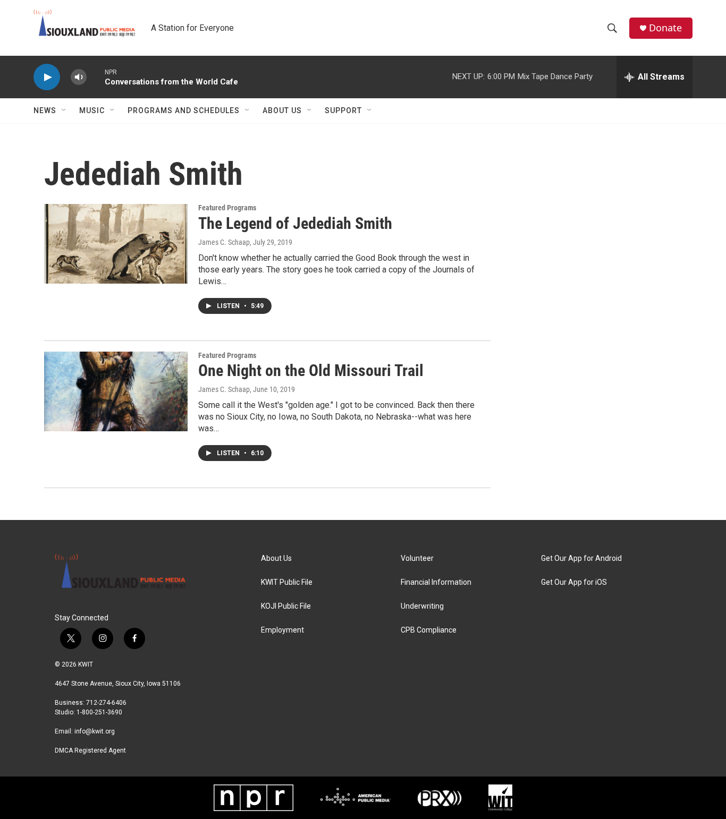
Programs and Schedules (184, 110)
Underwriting (422, 606)
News (44, 110)
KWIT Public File (287, 582)
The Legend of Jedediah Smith (295, 223)
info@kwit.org (94, 731)
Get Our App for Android (581, 558)
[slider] (95, 76)
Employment (282, 630)
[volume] (79, 77)
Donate (665, 27)
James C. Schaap (224, 242)
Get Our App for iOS (574, 582)
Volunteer (417, 558)
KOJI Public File (286, 606)
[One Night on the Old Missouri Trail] (116, 391)
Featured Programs (227, 207)
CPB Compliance (429, 630)
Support (343, 110)
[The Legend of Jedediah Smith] (116, 244)
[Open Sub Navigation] (64, 110)
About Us (282, 110)
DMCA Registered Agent (90, 750)
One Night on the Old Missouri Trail (311, 370)
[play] (46, 77)
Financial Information (436, 582)
